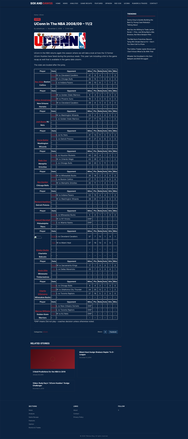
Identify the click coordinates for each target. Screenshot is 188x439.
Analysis (74, 3)
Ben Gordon (42, 182)
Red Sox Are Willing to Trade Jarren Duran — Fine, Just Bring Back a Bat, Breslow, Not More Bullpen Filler (140, 32)
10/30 (53, 99)
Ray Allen (39, 82)
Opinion (108, 3)
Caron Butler (42, 140)
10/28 (53, 75)
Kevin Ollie (43, 270)
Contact (154, 3)
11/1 (53, 83)
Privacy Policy (78, 417)
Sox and (41, 3)
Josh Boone (41, 122)
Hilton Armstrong (42, 100)
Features (99, 3)
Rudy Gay (42, 160)
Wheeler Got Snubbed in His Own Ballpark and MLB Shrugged (139, 57)
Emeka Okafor (42, 250)
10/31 (53, 79)
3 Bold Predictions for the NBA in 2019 (49, 372)
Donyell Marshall (42, 220)
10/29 (53, 95)
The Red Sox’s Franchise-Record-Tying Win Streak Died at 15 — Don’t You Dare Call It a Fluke (140, 41)
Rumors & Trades (139, 3)
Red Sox (117, 3)
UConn (127, 3)
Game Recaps (86, 3)
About (75, 410)
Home (58, 3)
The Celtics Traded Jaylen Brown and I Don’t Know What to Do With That (141, 50)
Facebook (113, 332)
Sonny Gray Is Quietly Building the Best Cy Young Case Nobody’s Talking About (140, 22)
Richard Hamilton (42, 202)
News (65, 3)
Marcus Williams (42, 311)
